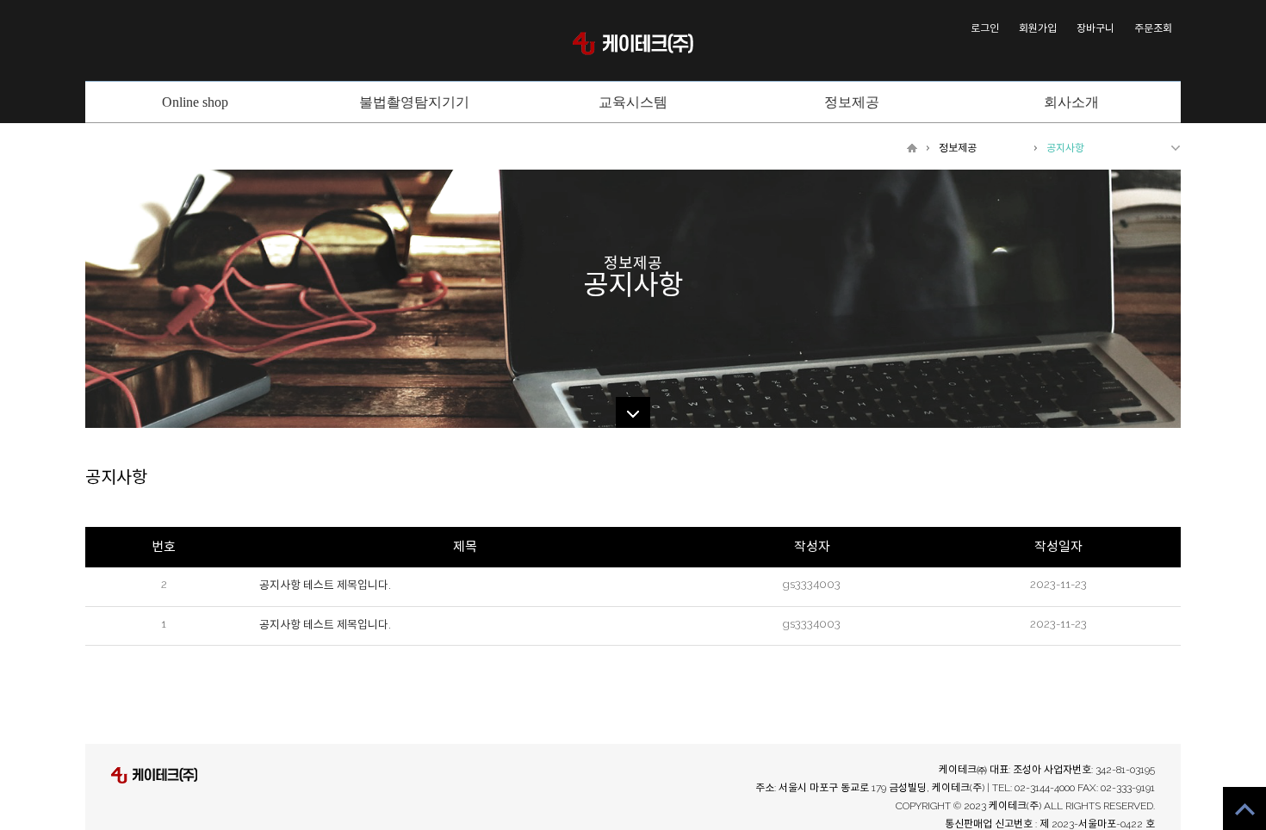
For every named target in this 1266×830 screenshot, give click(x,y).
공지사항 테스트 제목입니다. (325, 585)
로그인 (985, 28)
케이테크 (633, 43)
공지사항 (1065, 148)
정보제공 (958, 148)
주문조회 (1153, 28)
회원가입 (1038, 28)
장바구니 (1095, 28)
